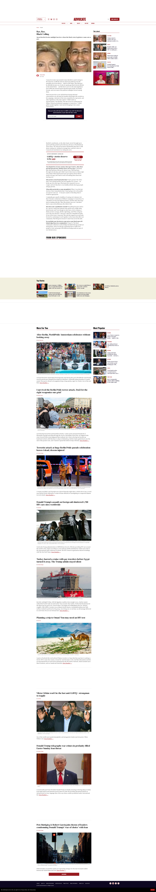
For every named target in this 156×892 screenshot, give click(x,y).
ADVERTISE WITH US (58, 883)
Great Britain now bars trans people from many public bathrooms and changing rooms (84, 295)
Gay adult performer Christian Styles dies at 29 (113, 345)
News (71, 23)
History (86, 23)
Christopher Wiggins (40, 453)
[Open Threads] (54, 19)
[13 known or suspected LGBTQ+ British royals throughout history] (98, 286)
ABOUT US (43, 883)
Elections (109, 35)
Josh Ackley (39, 698)
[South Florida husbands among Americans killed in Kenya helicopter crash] (42, 294)
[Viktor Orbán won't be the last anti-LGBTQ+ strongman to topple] (64, 716)
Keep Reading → (44, 383)
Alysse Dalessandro (40, 340)
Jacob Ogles (39, 507)
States (108, 368)
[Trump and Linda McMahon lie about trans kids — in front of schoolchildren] (99, 353)
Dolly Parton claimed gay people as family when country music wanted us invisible (112, 58)
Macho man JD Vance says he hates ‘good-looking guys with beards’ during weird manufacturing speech (112, 364)
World (41, 27)
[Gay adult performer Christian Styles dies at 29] (99, 344)
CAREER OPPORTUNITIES (50, 883)
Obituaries (109, 341)
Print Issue (109, 377)
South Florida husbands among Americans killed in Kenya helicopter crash (55, 294)
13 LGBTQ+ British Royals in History (112, 286)
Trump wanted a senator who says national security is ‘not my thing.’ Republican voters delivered (113, 41)
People (108, 44)
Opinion (92, 23)
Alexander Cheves (40, 395)
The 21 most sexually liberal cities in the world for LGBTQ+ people (83, 286)
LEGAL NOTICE (87, 883)
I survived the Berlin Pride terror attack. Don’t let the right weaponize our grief (62, 391)
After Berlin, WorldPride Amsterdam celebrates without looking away (63, 336)
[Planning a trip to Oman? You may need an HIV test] (64, 638)
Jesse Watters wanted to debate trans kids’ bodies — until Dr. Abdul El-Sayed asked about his (113, 338)
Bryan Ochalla (43, 74)
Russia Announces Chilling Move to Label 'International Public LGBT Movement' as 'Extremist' (55, 287)
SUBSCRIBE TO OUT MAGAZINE (39, 19)
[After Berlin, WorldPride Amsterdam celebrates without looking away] (64, 357)
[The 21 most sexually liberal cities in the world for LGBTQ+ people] (70, 286)
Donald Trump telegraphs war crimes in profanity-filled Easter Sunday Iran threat (63, 747)
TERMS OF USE (81, 883)
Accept (152, 889)
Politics (63, 23)
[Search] (108, 19)
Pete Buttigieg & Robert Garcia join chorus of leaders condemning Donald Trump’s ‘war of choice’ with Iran (62, 826)
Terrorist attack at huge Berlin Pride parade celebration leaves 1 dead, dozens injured (63, 449)
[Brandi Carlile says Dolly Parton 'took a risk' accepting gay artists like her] (99, 47)
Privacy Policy (24, 889)
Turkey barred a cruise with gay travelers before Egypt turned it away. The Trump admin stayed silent (63, 560)
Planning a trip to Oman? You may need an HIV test (61, 617)
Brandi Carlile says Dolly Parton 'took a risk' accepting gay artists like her (112, 49)
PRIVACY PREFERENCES (73, 883)
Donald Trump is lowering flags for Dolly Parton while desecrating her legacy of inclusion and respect (113, 67)
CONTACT (38, 883)
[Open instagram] (57, 19)
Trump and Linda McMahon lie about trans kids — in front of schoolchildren (113, 355)
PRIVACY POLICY (66, 883)
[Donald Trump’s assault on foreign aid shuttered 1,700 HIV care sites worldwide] (64, 525)
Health (78, 23)
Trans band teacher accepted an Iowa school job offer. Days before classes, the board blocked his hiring (112, 374)
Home (38, 27)
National (109, 332)
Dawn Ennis (39, 620)
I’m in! (79, 116)
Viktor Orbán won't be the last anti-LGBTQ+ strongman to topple (63, 694)
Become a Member (78, 157)
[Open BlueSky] (51, 19)
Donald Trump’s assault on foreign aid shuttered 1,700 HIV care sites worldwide (62, 503)
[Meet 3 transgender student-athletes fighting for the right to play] (99, 379)
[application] (106, 78)
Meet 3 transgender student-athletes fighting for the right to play (113, 381)
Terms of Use (33, 889)
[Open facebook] (49, 19)
